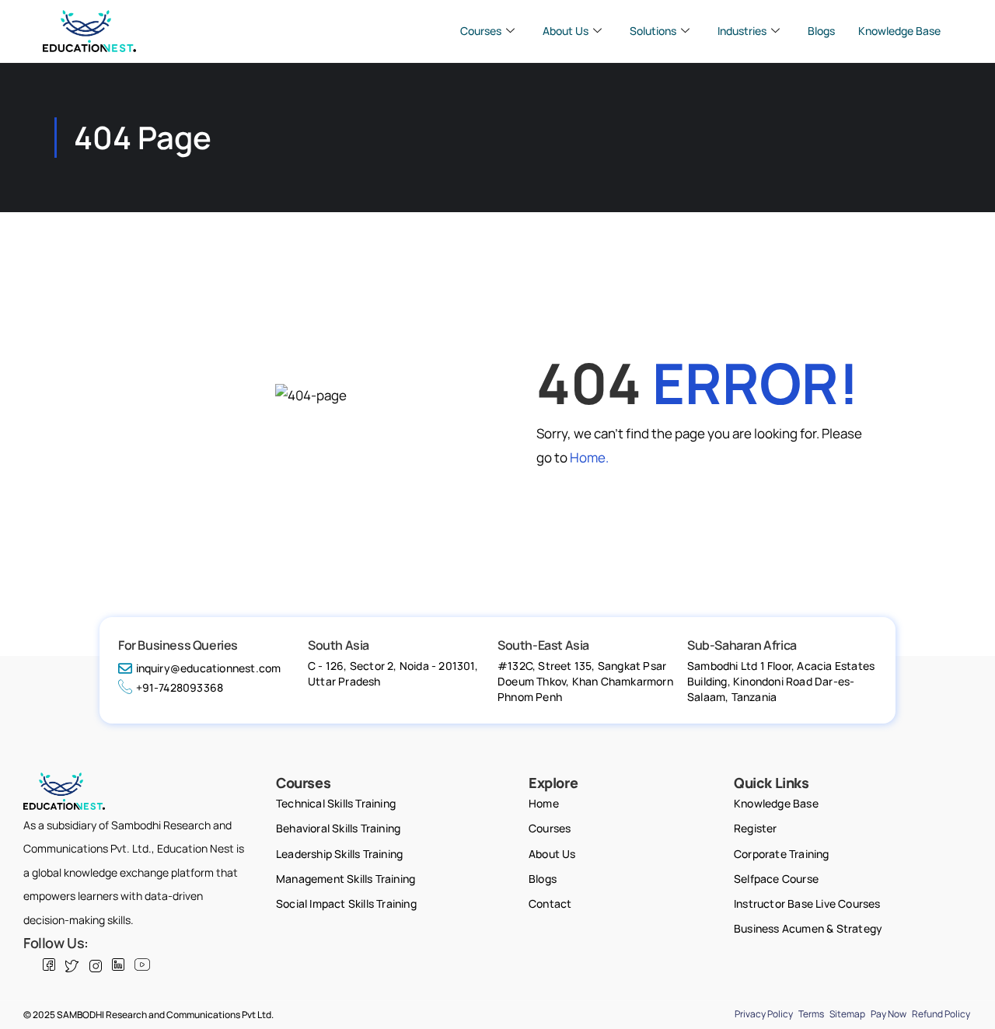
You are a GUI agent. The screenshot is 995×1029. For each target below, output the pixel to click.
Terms (811, 1013)
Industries (741, 30)
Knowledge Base (899, 30)
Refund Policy (941, 1013)
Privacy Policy (764, 1013)
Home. (589, 457)
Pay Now (888, 1013)
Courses (480, 30)
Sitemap (847, 1013)
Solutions (653, 30)
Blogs (821, 30)
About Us (565, 30)
